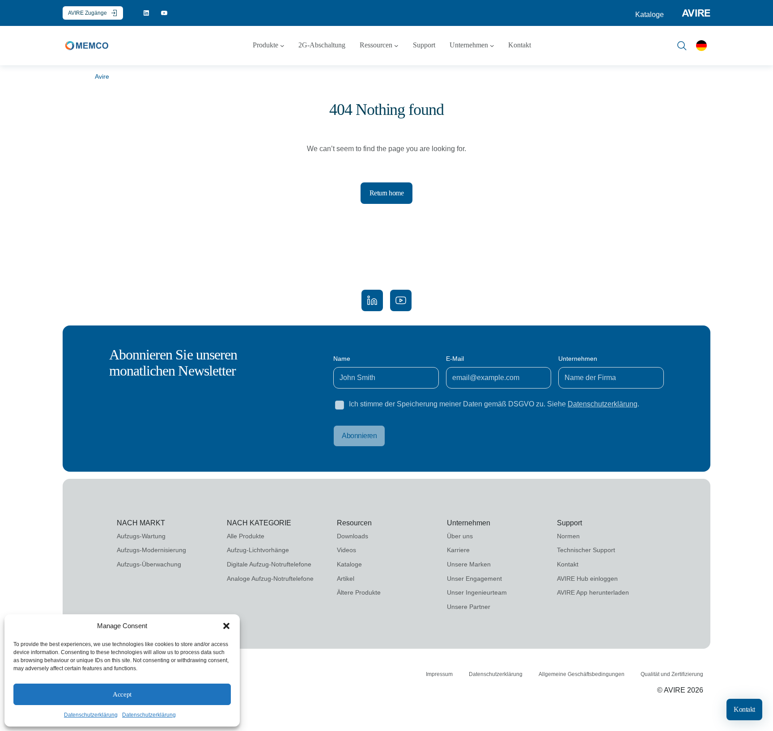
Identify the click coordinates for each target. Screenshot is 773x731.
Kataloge (649, 14)
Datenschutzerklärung (91, 715)
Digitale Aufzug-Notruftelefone (269, 564)
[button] (226, 625)
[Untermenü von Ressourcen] (396, 45)
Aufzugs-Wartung (141, 536)
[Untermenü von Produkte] (282, 45)
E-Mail (455, 358)
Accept (122, 694)
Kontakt (744, 709)
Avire (102, 76)
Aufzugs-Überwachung (149, 564)
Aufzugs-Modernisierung (151, 550)
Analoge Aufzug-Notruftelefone (270, 578)
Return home (387, 193)
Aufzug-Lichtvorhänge (258, 550)
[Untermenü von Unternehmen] (492, 45)
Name (341, 358)
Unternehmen (577, 358)
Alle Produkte (245, 536)
